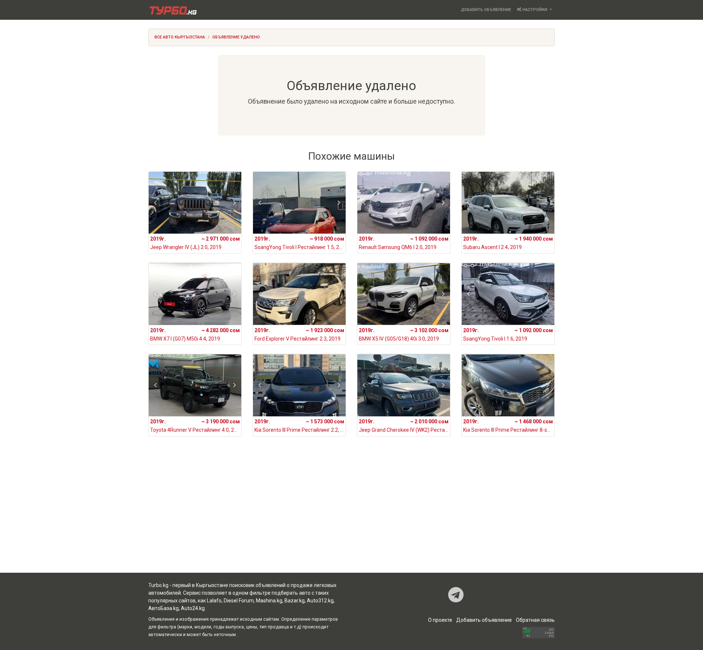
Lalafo (214, 600)
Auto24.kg (193, 608)
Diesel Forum (239, 600)
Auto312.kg (320, 600)
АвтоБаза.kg (163, 608)
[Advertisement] (351, 514)
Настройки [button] (534, 9)
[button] (155, 203)
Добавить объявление (486, 9)
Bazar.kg (294, 600)
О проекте (440, 620)
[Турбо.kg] (172, 10)
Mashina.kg (269, 600)
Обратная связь (535, 620)
